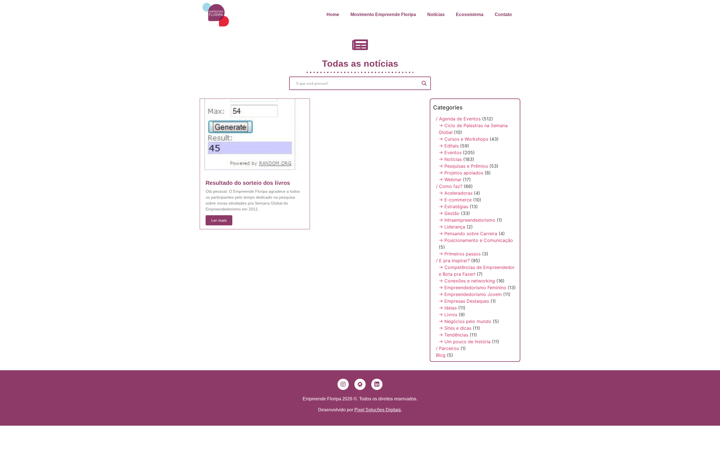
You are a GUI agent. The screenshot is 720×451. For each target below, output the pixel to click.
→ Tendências (453, 335)
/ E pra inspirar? (453, 260)
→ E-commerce (455, 200)
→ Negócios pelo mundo (465, 321)
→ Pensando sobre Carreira (468, 233)
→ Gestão (449, 213)
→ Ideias (448, 308)
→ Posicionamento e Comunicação (476, 240)
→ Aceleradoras (455, 193)
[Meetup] (360, 384)
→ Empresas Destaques (464, 301)
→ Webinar (450, 179)
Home (333, 14)
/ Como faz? (449, 186)
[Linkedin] (376, 384)
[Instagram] (343, 384)
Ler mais (219, 220)
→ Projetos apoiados (461, 173)
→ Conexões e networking (467, 281)
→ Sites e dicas (455, 328)
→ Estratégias (453, 206)
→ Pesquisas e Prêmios (463, 166)
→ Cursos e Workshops (463, 139)
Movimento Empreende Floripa (383, 14)
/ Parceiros (447, 348)
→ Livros (448, 314)
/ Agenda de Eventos (458, 119)
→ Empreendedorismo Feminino (472, 287)
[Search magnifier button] (424, 83)
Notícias (436, 14)
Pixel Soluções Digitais (377, 409)
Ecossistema (469, 14)
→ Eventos (450, 152)
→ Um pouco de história (464, 341)
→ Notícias (450, 159)
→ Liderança (452, 227)
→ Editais (449, 146)
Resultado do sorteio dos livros (248, 183)
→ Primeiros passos (460, 254)
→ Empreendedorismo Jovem (470, 294)
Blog (441, 355)
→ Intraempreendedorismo (467, 220)
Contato (503, 14)
